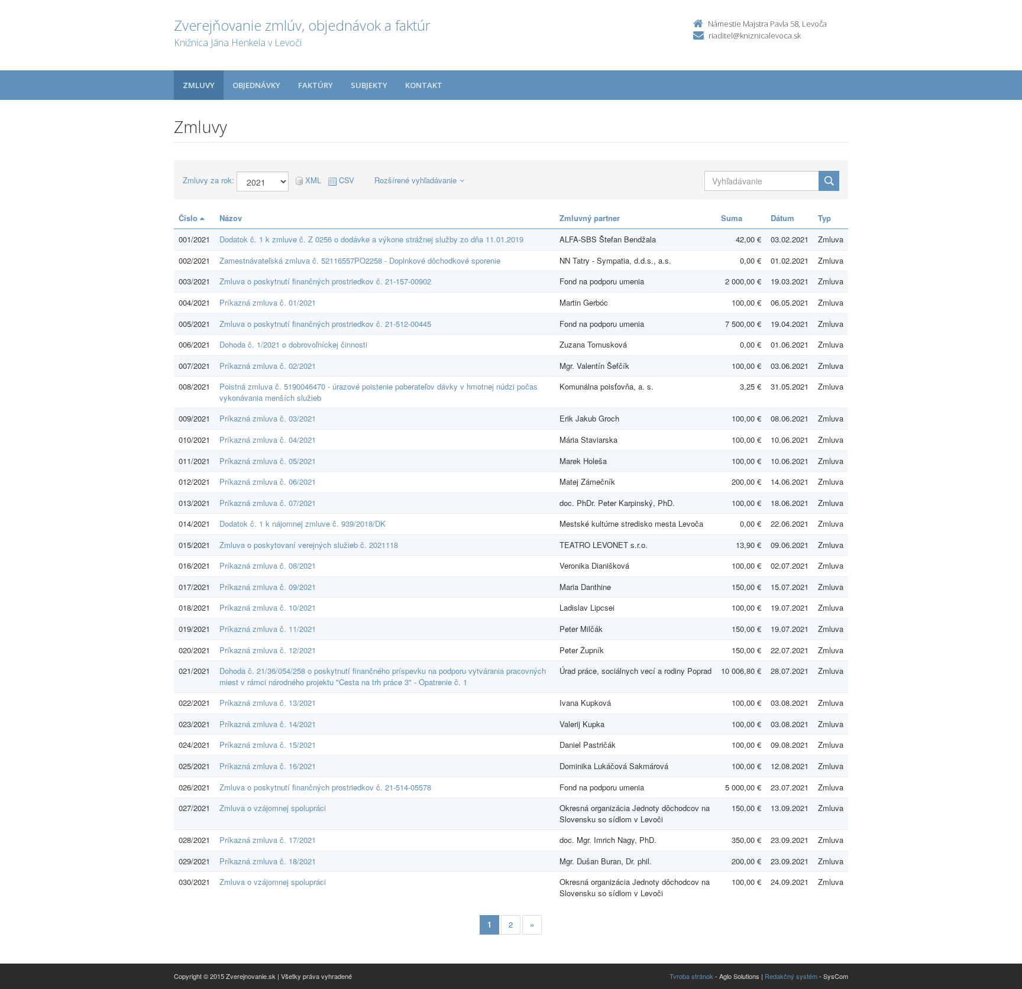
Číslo (189, 217)
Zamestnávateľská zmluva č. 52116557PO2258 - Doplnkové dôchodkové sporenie (359, 260)
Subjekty (369, 85)
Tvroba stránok (691, 976)
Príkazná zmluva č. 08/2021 (267, 565)
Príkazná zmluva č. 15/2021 (267, 744)
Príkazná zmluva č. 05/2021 (267, 460)
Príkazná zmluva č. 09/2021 (267, 586)
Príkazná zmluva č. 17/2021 (267, 839)
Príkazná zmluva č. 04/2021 (267, 439)
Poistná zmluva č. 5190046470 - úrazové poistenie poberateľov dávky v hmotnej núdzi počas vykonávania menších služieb (378, 392)
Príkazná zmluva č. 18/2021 (267, 861)
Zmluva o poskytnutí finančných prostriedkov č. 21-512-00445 (325, 323)
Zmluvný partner (589, 217)
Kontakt (423, 85)
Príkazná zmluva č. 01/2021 (267, 302)
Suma (731, 217)
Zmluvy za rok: (208, 180)
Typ (824, 217)
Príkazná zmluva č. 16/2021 (267, 765)
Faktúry (315, 85)
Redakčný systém (791, 976)
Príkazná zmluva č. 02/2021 (267, 365)
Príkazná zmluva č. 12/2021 (267, 650)
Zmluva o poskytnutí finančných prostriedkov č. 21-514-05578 (325, 787)
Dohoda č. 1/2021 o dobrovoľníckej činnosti (293, 344)
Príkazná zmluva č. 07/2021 (267, 502)
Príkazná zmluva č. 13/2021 (267, 702)
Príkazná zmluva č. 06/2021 (267, 481)
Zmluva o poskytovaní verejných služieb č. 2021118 (308, 544)
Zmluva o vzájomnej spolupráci (272, 807)
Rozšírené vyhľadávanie (415, 180)
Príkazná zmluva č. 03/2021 (267, 418)
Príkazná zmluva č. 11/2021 (267, 628)
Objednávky (256, 85)
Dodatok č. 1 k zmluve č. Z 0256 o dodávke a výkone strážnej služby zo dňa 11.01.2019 (371, 239)
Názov (230, 217)
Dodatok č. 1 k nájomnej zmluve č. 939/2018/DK (302, 523)
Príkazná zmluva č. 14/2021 (267, 723)
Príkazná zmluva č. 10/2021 (267, 607)
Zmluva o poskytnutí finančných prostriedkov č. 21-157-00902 (325, 281)
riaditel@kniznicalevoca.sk (755, 35)
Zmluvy (199, 85)
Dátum (782, 217)
